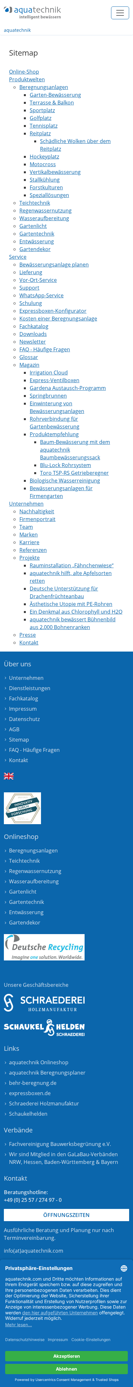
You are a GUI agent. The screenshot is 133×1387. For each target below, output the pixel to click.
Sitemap (19, 739)
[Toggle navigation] (120, 12)
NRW (15, 1162)
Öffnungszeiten (66, 1215)
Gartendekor (24, 922)
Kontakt (18, 760)
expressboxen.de (30, 1093)
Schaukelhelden (28, 1113)
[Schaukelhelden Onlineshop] (44, 1027)
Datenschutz (24, 719)
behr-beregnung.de (32, 1082)
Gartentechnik (26, 901)
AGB (14, 729)
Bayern (109, 1162)
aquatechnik (17, 30)
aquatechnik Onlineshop (38, 1062)
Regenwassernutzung (35, 871)
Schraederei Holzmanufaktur (44, 1103)
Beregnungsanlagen (33, 850)
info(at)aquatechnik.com (33, 1250)
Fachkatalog (23, 698)
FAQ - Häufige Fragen (34, 749)
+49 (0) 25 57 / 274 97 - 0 (33, 1199)
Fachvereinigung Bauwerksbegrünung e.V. (60, 1144)
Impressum (23, 708)
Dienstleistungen (29, 688)
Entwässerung (26, 912)
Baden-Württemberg (69, 1162)
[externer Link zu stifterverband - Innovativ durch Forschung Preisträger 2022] (22, 808)
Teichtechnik (24, 860)
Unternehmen (26, 677)
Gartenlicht (22, 891)
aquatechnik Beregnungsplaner (47, 1072)
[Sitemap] (32, 13)
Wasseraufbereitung (34, 881)
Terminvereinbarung (29, 1237)
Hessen (33, 1162)
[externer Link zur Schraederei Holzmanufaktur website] (44, 1003)
